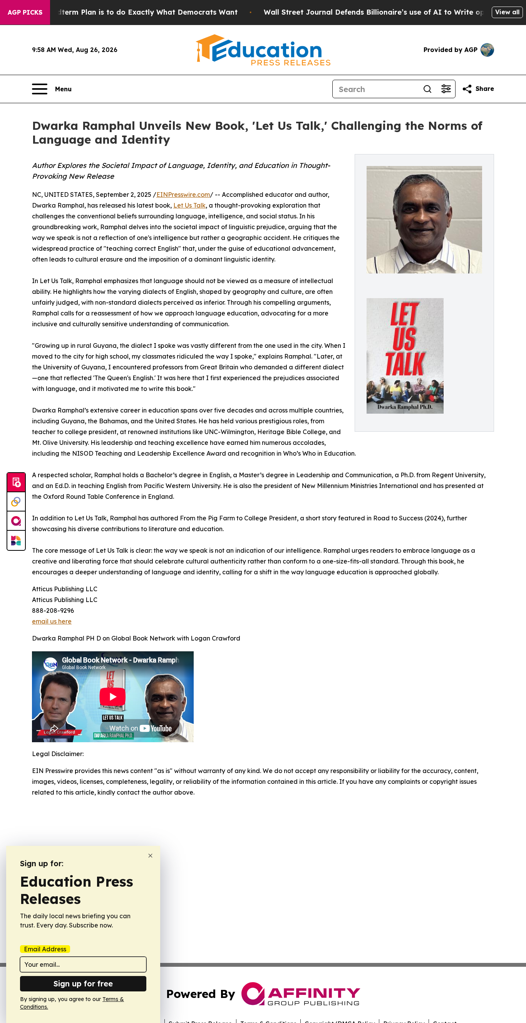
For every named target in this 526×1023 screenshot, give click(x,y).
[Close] (150, 855)
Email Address (45, 949)
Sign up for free (83, 983)
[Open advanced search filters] (446, 89)
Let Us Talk (189, 205)
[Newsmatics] (16, 540)
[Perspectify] (16, 502)
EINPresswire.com (183, 194)
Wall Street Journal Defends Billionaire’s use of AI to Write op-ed (380, 12)
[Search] (427, 89)
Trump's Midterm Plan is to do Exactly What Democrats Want (128, 12)
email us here (52, 621)
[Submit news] (16, 482)
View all (507, 12)
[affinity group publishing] (16, 521)
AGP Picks (25, 12)
